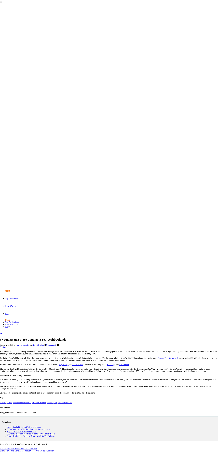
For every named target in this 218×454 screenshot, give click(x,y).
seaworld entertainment (22, 403)
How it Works (39, 451)
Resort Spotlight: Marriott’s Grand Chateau (24, 427)
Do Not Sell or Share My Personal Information (18, 448)
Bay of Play (64, 365)
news (9, 403)
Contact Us (50, 451)
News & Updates (22, 345)
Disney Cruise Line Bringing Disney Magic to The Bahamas (31, 436)
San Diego (111, 365)
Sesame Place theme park (168, 358)
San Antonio (124, 365)
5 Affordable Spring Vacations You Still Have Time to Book (31, 434)
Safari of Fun (77, 365)
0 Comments (51, 345)
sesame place (52, 403)
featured (3, 403)
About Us (28, 451)
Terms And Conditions (14, 451)
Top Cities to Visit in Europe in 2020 (21, 431)
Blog (2, 451)
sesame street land (65, 403)
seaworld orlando (39, 403)
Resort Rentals (38, 345)
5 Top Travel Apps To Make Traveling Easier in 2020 (28, 429)
